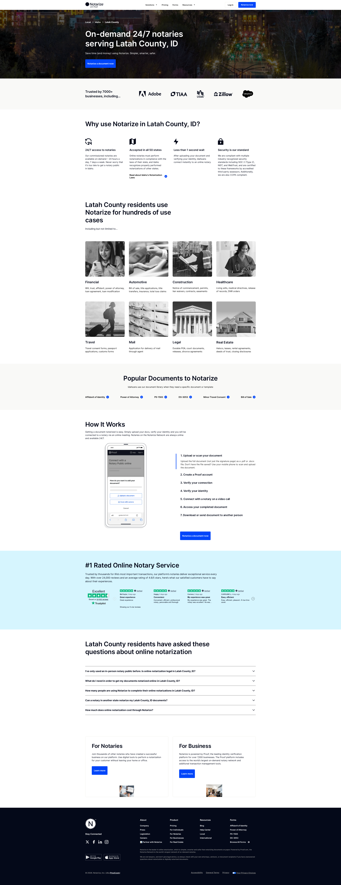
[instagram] (106, 842)
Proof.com (115, 873)
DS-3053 (234, 838)
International (206, 838)
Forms (175, 5)
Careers (143, 838)
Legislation (145, 834)
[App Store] (112, 857)
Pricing (165, 5)
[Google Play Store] (93, 857)
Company (144, 825)
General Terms (212, 872)
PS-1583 (234, 834)
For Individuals (176, 830)
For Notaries (175, 834)
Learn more (99, 770)
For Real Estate (176, 842)
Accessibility (197, 872)
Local (202, 834)
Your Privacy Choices (246, 873)
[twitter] (87, 842)
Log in (230, 5)
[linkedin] (100, 842)
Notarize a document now (100, 63)
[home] (103, 4)
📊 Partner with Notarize (151, 842)
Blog (202, 825)
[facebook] (94, 842)
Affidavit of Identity (238, 825)
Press (142, 830)
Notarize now (247, 5)
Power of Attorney (238, 830)
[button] (151, 4)
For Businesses (177, 838)
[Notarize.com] (90, 823)
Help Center (205, 830)
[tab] (216, 461)
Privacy (225, 872)
